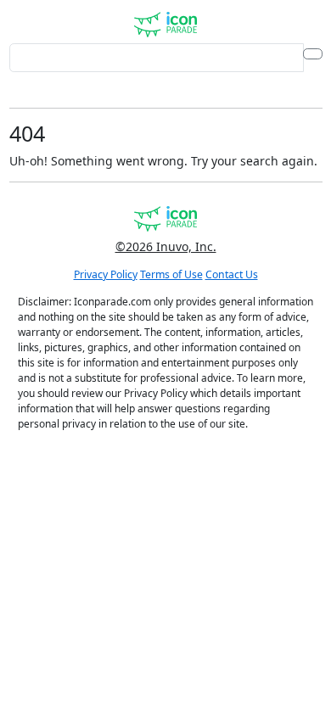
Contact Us (231, 274)
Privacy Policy (105, 274)
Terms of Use (171, 274)
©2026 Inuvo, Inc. (165, 246)
